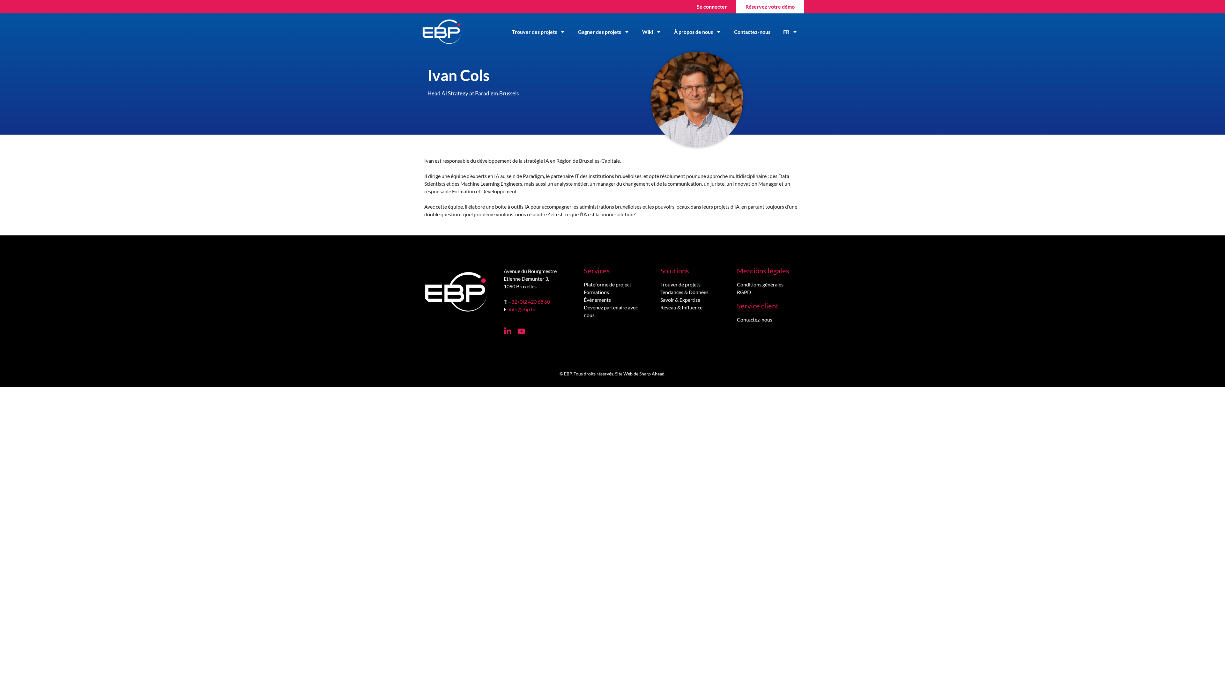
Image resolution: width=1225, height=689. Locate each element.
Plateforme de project (607, 284)
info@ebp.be (522, 309)
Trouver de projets (680, 284)
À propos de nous (693, 32)
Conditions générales (760, 284)
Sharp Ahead (651, 373)
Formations (596, 292)
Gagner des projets (599, 32)
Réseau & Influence (681, 307)
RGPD (744, 292)
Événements (597, 300)
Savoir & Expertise (680, 300)
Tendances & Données (684, 292)
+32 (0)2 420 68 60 (529, 302)
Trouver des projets (534, 32)
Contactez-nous (752, 32)
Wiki (647, 32)
